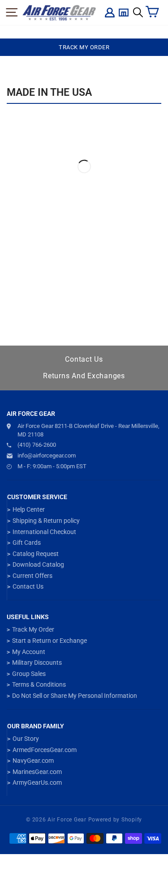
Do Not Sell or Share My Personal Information (74, 695)
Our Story (26, 738)
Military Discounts (37, 662)
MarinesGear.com (37, 771)
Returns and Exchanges (84, 376)
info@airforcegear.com (46, 455)
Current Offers (32, 575)
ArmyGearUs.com (37, 782)
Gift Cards (27, 542)
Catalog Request (36, 553)
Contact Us (84, 359)
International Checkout (44, 531)
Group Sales (29, 673)
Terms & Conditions (39, 684)
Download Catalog (38, 564)
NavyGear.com (33, 760)
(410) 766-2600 (36, 444)
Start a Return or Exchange (49, 640)
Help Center (29, 509)
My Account (28, 651)
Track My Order (33, 629)
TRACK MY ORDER (84, 47)
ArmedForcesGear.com (45, 749)
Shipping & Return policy (46, 520)
